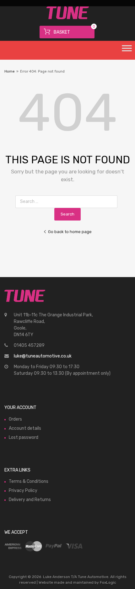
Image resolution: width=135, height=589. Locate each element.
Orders (15, 419)
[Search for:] (67, 201)
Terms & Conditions (28, 481)
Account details (25, 428)
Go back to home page (70, 231)
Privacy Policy (23, 490)
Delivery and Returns (30, 499)
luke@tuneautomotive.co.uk (43, 356)
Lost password (23, 437)
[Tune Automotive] (67, 17)
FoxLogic (108, 582)
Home (9, 71)
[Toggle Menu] (127, 50)
